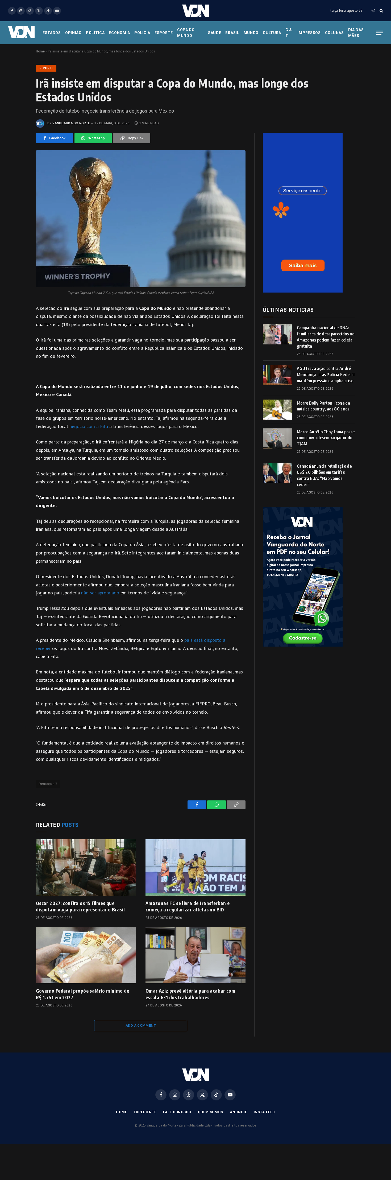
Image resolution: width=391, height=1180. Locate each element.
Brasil (232, 33)
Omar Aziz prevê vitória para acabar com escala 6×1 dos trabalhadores (190, 994)
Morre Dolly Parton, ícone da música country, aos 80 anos (323, 406)
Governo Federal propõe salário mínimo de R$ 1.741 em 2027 (82, 994)
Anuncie (238, 1112)
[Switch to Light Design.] (373, 11)
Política (95, 33)
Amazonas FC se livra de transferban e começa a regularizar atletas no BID (187, 906)
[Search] (380, 11)
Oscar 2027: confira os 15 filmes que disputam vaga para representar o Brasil (80, 906)
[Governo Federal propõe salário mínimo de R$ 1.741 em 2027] (86, 955)
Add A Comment (141, 1025)
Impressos (309, 33)
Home (40, 51)
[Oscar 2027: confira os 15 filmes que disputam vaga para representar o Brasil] (86, 867)
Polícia (142, 33)
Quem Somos (210, 1112)
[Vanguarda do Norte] (195, 11)
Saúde (214, 33)
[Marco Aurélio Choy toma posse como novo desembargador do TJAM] (277, 438)
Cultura (272, 33)
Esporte (164, 33)
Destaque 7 (48, 784)
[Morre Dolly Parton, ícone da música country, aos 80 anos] (277, 410)
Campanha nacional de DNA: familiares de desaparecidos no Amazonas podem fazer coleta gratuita (326, 337)
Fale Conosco (177, 1112)
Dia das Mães (356, 33)
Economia (119, 33)
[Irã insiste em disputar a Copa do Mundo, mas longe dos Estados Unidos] (141, 218)
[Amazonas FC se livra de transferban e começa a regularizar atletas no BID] (195, 867)
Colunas (334, 33)
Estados (52, 33)
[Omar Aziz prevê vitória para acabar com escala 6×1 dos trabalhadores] (195, 955)
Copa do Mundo (186, 33)
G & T (288, 33)
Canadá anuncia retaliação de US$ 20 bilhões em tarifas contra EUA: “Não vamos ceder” (324, 475)
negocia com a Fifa (88, 426)
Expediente (145, 1112)
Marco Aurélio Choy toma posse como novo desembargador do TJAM (326, 438)
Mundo (251, 33)
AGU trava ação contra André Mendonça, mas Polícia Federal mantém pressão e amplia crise (326, 374)
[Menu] (379, 33)
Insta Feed (264, 1112)
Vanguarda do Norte (71, 123)
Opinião (73, 33)
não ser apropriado (100, 593)
